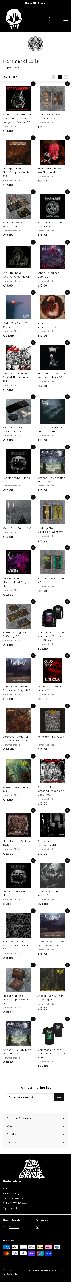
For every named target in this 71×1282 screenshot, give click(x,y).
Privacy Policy (11, 1193)
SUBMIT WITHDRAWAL (15, 1203)
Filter (13, 77)
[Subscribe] (59, 1097)
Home (6, 1188)
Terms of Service (13, 1198)
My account (10, 1208)
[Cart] (57, 19)
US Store (39, 3)
